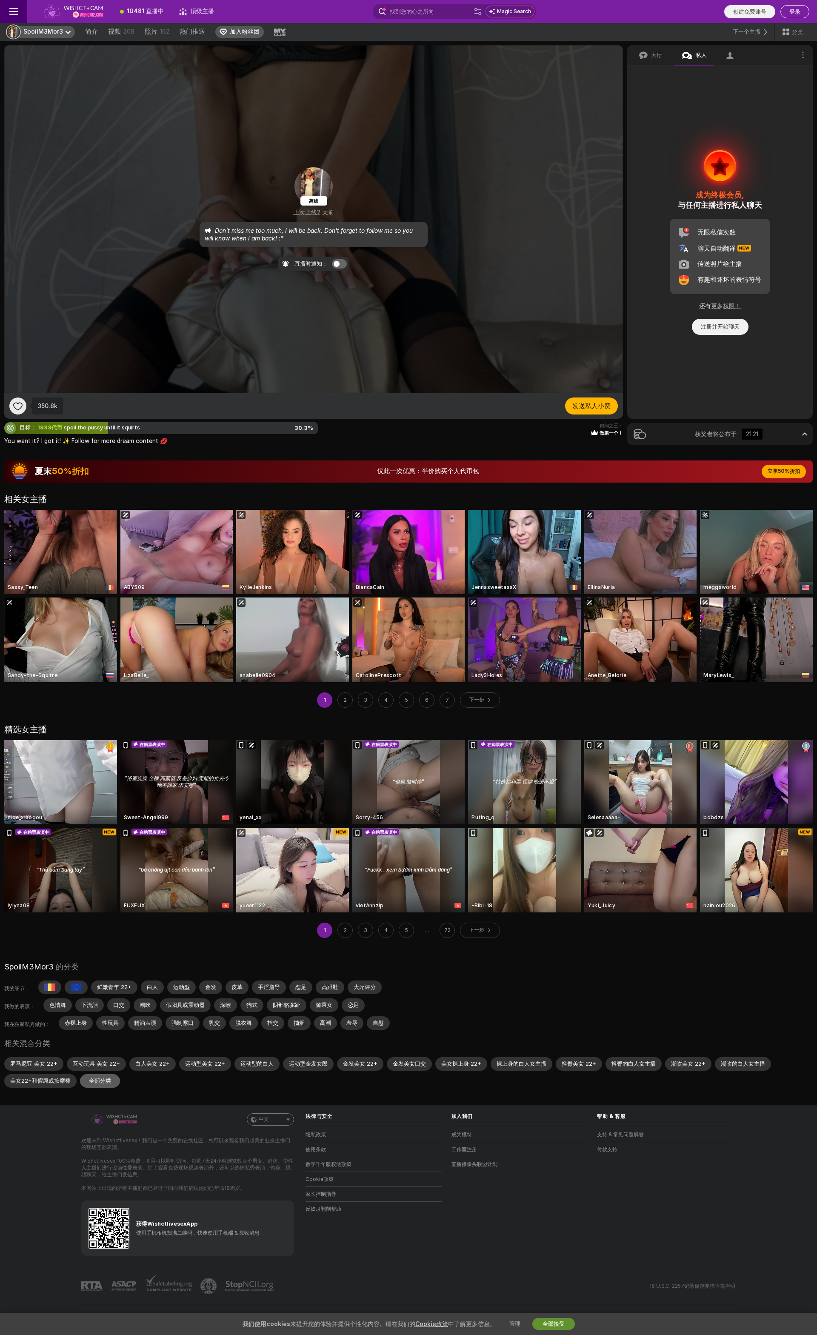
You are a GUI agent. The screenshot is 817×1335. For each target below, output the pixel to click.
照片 (157, 31)
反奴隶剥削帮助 (323, 1209)
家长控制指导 (321, 1194)
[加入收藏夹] (17, 406)
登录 (794, 12)
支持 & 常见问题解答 (620, 1135)
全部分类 (100, 1081)
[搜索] (478, 11)
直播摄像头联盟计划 (474, 1164)
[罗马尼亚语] (49, 987)
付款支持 (607, 1149)
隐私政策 (316, 1135)
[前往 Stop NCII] (250, 1286)
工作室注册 (464, 1149)
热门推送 (192, 31)
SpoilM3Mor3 (29, 966)
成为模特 (461, 1135)
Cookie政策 (320, 1179)
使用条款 (316, 1149)
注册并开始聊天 (720, 326)
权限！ (732, 306)
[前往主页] (69, 11)
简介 (91, 31)
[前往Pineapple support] (209, 1286)
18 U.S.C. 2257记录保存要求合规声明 (692, 1286)
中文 (264, 1119)
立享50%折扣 (784, 471)
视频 (121, 31)
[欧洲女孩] (76, 987)
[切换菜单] (13, 11)
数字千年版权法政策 (328, 1164)
